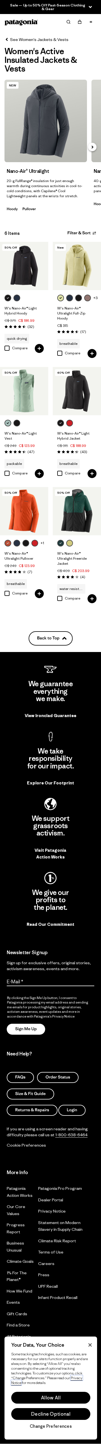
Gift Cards (17, 1313)
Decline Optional (50, 1414)
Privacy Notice (52, 1211)
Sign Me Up (26, 1029)
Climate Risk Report (57, 1240)
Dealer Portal (50, 1199)
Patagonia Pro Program (60, 1188)
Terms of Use (50, 1252)
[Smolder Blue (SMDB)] (16, 298)
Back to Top (48, 638)
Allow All (51, 1398)
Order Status (57, 1077)
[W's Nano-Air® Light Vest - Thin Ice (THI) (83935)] (24, 391)
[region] (50, 1388)
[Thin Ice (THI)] (7, 423)
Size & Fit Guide (30, 1093)
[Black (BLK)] (7, 298)
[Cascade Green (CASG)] (60, 543)
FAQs (20, 1077)
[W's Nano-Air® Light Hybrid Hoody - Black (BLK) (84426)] (24, 266)
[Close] (90, 1345)
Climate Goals (20, 1261)
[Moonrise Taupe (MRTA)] (87, 298)
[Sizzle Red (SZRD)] (69, 423)
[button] (92, 147)
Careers (46, 1263)
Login (72, 1110)
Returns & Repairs (32, 1110)
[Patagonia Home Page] (21, 22)
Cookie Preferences (26, 1145)
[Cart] (79, 21)
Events (13, 1302)
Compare (19, 348)
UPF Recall (48, 1286)
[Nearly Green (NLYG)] (69, 543)
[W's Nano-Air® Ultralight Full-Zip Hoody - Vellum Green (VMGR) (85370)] (77, 266)
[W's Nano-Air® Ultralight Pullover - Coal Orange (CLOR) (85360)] (24, 511)
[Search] (68, 21)
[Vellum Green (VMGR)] (60, 298)
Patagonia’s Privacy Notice (54, 1016)
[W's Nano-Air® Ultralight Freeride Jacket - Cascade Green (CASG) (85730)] (77, 511)
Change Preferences (51, 1426)
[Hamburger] (91, 21)
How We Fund (19, 1291)
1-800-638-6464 (71, 1134)
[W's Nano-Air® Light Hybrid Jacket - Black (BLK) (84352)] (77, 391)
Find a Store (18, 1325)
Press (43, 1275)
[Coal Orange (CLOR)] (7, 543)
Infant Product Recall (57, 1297)
